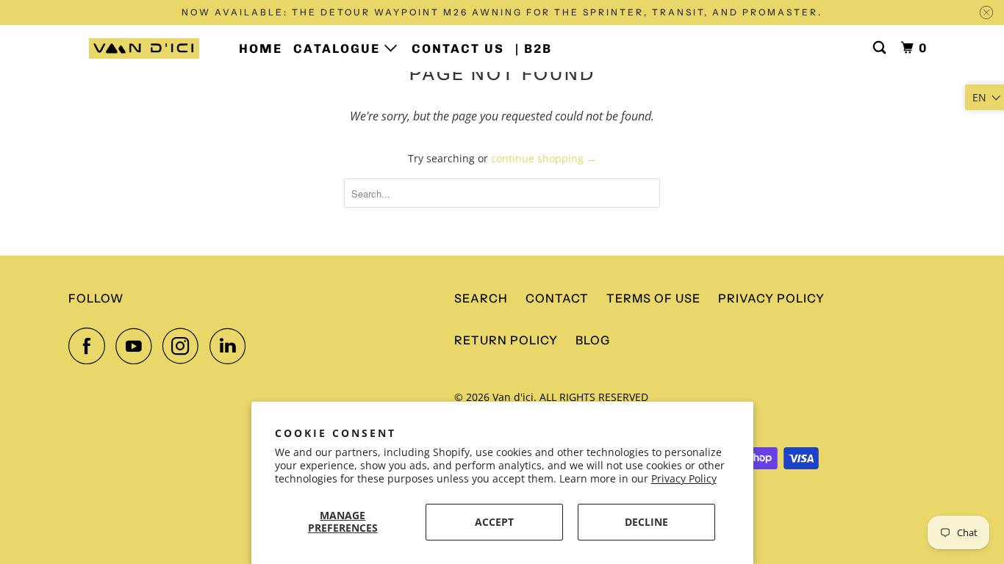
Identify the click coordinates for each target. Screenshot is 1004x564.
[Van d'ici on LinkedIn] (231, 346)
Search (481, 298)
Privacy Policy (684, 478)
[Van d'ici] (143, 48)
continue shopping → (544, 158)
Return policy (506, 340)
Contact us (458, 48)
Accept (494, 522)
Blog (592, 340)
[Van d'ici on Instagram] (184, 346)
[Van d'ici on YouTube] (137, 346)
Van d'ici (513, 397)
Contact (557, 298)
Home (260, 48)
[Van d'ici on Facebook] (90, 346)
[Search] (881, 48)
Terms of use (653, 298)
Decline (646, 522)
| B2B (533, 48)
